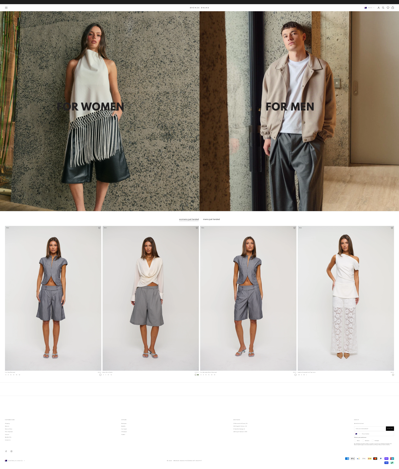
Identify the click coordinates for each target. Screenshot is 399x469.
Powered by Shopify (193, 460)
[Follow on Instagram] (11, 451)
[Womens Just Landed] (100, 111)
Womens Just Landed (189, 219)
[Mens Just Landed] (299, 111)
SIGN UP (390, 428)
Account (7, 434)
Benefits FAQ (8, 437)
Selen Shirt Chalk (108, 372)
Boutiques (123, 423)
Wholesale (124, 431)
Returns (7, 426)
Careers (123, 434)
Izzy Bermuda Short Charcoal (208, 372)
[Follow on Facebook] (6, 451)
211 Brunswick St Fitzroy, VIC (240, 423)
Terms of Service (386, 444)
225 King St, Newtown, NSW (240, 431)
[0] (388, 7)
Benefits (123, 426)
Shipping (7, 423)
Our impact (124, 429)
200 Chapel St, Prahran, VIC (240, 426)
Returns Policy (8, 429)
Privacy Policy (378, 444)
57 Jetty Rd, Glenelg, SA (239, 429)
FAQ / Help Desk (9, 431)
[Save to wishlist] (99, 228)
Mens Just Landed (211, 219)
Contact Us (7, 440)
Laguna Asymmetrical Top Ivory (307, 372)
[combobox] (357, 434)
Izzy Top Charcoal (10, 372)
